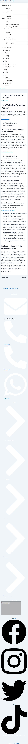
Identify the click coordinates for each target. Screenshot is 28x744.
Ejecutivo (6, 52)
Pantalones (7, 74)
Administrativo (7, 50)
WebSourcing (17, 743)
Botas (6, 75)
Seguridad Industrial (8, 80)
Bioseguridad (7, 67)
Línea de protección (8, 83)
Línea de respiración (8, 82)
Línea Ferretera (7, 85)
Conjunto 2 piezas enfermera (10, 64)
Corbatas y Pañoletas (9, 78)
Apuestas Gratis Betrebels (7, 152)
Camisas (6, 72)
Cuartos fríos (7, 55)
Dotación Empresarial (8, 47)
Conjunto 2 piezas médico (9, 66)
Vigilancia (6, 69)
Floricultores (6, 53)
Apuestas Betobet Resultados (7, 210)
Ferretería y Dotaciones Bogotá (7, 0)
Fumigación (7, 56)
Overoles (6, 77)
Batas (6, 61)
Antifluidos (7, 63)
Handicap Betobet (5, 119)
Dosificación (7, 58)
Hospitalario (6, 59)
